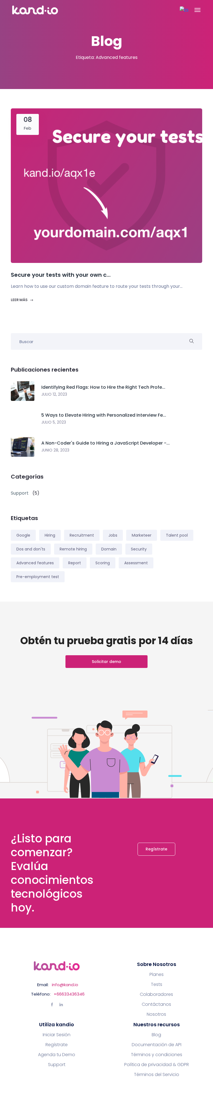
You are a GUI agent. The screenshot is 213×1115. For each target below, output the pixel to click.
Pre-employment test (37, 576)
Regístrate (156, 849)
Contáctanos (156, 1004)
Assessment (136, 563)
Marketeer (141, 535)
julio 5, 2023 (53, 422)
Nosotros (156, 1014)
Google (23, 535)
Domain (108, 549)
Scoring (102, 563)
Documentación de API (156, 1045)
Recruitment (82, 535)
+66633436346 (69, 994)
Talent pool (177, 535)
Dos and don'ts (30, 549)
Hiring (50, 535)
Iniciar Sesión (56, 1035)
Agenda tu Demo (56, 1054)
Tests (156, 984)
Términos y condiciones (156, 1054)
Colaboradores (156, 994)
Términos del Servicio (156, 1074)
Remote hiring (73, 549)
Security (139, 549)
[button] (184, 10)
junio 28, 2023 (55, 450)
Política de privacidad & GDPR (156, 1064)
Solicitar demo (106, 661)
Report (74, 563)
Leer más (19, 299)
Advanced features (35, 563)
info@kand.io (65, 985)
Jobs (112, 535)
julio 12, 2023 (54, 394)
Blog (156, 1035)
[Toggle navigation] (197, 10)
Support (56, 1064)
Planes (156, 974)
